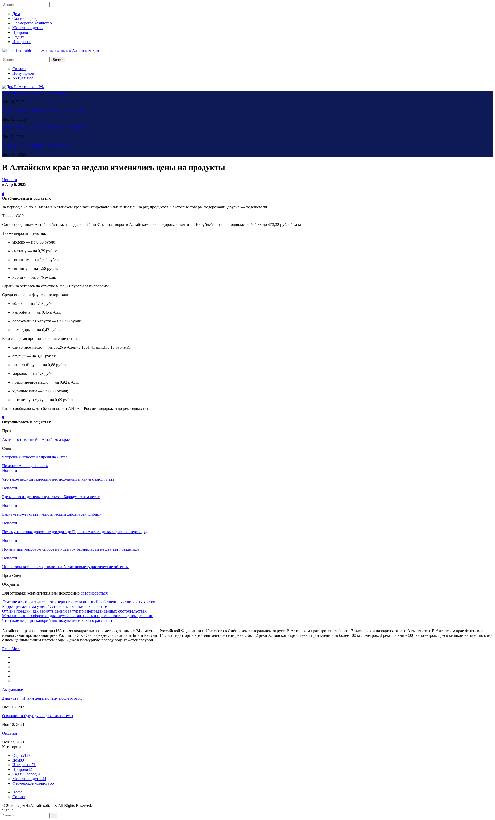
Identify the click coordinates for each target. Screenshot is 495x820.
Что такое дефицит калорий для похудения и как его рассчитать (58, 620)
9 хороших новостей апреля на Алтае (35, 457)
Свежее (19, 68)
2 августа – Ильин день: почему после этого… (43, 698)
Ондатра (9, 733)
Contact (18, 796)
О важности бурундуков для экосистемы (37, 716)
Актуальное (22, 78)
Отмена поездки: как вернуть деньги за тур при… (46, 128)
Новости (9, 180)
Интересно (21, 41)
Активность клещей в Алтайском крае (36, 439)
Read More (11, 649)
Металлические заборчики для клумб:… (37, 145)
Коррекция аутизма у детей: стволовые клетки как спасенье (54, 606)
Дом (16, 14)
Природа (20, 32)
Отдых (18, 37)
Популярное (23, 73)
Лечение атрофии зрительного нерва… (36, 93)
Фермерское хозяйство (32, 23)
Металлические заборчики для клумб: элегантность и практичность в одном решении (77, 616)
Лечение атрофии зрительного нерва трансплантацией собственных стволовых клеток (78, 602)
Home (17, 792)
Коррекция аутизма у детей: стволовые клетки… (45, 110)
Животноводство (27, 28)
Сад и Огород (24, 18)
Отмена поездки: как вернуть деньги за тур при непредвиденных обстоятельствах (74, 611)
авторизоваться (94, 593)
